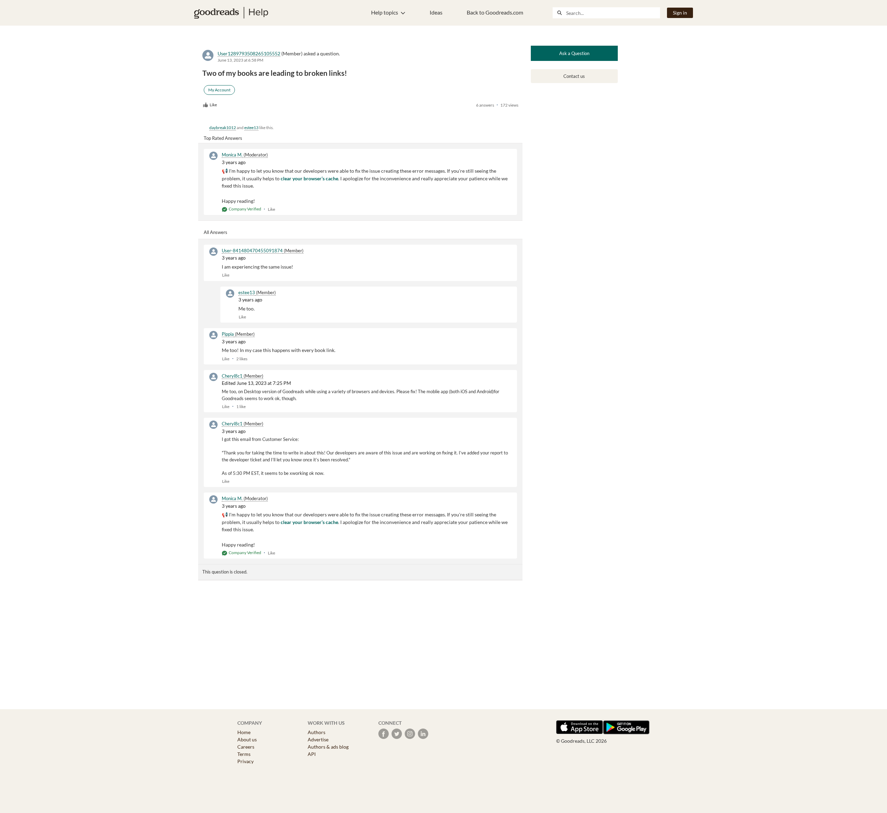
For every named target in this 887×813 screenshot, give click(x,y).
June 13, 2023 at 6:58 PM (240, 60)
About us (247, 739)
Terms (244, 754)
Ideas (436, 12)
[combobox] (613, 13)
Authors (316, 732)
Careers (245, 747)
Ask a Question (574, 53)
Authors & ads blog (328, 747)
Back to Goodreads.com (495, 12)
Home (244, 732)
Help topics (384, 12)
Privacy (245, 761)
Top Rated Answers (223, 138)
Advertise (318, 739)
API (312, 754)
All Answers (215, 232)
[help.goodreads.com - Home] (231, 13)
